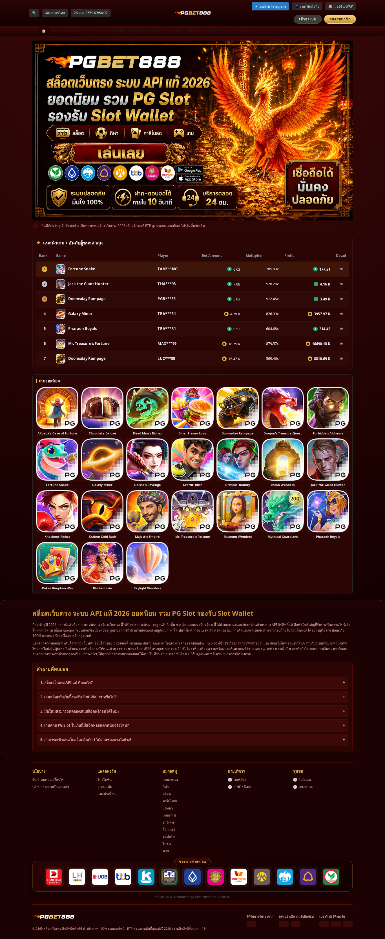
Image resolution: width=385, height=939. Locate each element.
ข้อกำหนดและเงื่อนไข (48, 779)
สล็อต (102, 30)
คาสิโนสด (119, 30)
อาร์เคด (174, 30)
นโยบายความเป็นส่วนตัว (50, 786)
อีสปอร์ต (211, 30)
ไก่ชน (227, 30)
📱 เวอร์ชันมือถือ (307, 6)
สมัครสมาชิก (340, 19)
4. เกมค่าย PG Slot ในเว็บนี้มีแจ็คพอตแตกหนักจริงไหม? (84, 725)
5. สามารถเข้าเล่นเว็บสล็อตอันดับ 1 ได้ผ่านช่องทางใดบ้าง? (85, 739)
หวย (55, 30)
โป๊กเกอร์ (192, 30)
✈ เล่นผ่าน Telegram (270, 6)
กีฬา (88, 30)
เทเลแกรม (306, 786)
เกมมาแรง (71, 30)
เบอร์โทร (240, 779)
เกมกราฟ (156, 30)
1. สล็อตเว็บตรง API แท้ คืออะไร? (66, 682)
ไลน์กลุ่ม (305, 779)
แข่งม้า (137, 30)
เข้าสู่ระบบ (308, 19)
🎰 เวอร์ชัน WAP (340, 6)
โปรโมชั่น (244, 30)
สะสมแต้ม (105, 786)
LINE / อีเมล (242, 786)
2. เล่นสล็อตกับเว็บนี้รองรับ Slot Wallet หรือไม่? (78, 696)
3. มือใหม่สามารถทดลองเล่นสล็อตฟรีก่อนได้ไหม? (79, 711)
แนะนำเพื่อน (107, 793)
